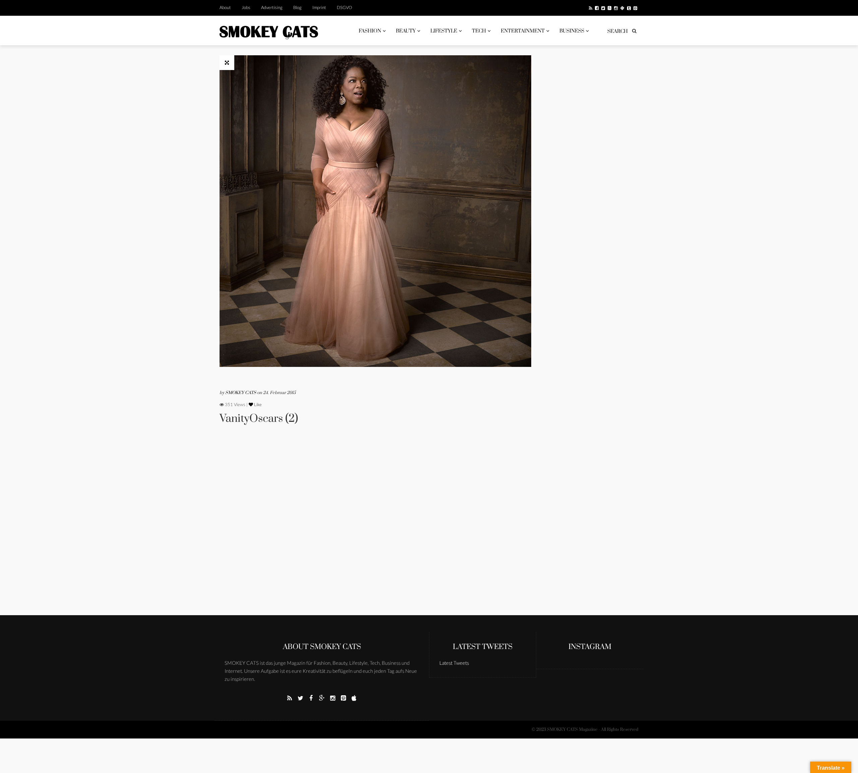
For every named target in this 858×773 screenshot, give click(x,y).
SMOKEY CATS (241, 392)
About (225, 7)
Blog (297, 7)
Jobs (246, 7)
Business (571, 31)
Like (257, 404)
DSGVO (344, 7)
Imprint (319, 7)
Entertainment (523, 31)
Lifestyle (443, 31)
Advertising (272, 7)
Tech (479, 31)
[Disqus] (375, 529)
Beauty (406, 31)
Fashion (370, 31)
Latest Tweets (482, 646)
